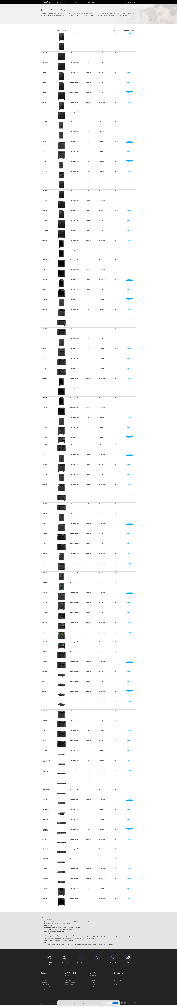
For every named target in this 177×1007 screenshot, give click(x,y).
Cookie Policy (97, 1003)
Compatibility (44, 982)
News (91, 978)
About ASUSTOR (94, 975)
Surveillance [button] (74, 2)
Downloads (44, 975)
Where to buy (117, 980)
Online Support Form (46, 986)
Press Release (93, 982)
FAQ (42, 991)
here (78, 938)
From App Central (70, 982)
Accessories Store (118, 978)
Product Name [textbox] (46, 29)
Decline (108, 1003)
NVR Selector (44, 980)
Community (68, 980)
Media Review (93, 984)
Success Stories (94, 989)
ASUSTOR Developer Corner (72, 984)
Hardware (73, 22)
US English (129, 2)
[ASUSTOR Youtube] (122, 1003)
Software (104, 22)
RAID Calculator (45, 984)
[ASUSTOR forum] (125, 1003)
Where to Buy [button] (92, 2)
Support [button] (83, 2)
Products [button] (57, 2)
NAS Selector (44, 978)
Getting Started (45, 989)
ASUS (115, 982)
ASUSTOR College (70, 978)
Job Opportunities (118, 975)
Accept (115, 1003)
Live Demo (68, 975)
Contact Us (92, 980)
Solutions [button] (65, 2)
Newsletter (92, 986)
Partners (116, 984)
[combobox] (48, 30)
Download (129, 33)
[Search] (134, 2)
